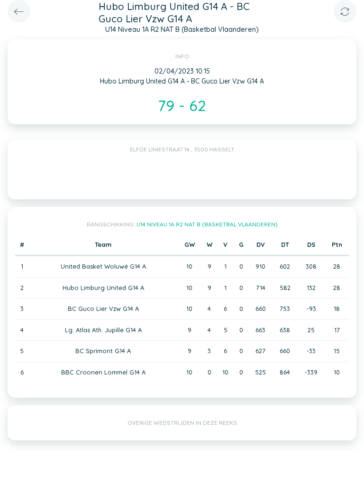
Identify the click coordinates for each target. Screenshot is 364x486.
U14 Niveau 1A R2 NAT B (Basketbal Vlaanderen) (207, 224)
